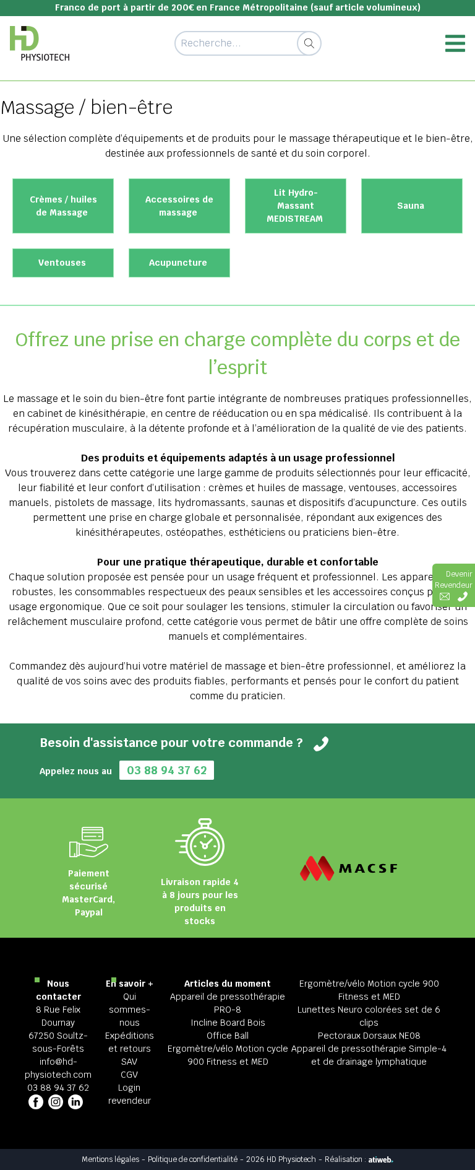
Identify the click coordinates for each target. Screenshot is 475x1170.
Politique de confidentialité (193, 1159)
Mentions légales (110, 1159)
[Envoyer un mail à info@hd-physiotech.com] (444, 596)
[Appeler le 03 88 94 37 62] (462, 596)
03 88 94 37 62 (167, 770)
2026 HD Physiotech (281, 1159)
